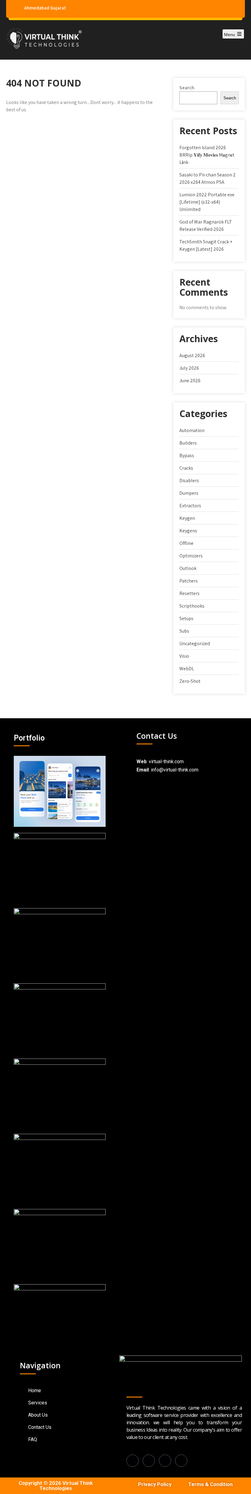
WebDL (186, 668)
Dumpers (188, 493)
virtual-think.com (166, 761)
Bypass (186, 455)
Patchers (188, 581)
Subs (184, 631)
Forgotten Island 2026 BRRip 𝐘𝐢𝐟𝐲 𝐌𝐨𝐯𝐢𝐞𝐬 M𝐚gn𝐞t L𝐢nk (206, 154)
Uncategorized (194, 643)
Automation (191, 430)
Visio (184, 656)
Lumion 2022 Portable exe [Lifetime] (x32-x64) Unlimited (206, 202)
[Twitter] (181, 1461)
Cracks (186, 468)
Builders (188, 443)
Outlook (188, 568)
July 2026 (189, 368)
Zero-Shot (189, 681)
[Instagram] (165, 1461)
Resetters (189, 593)
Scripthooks (191, 606)
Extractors (190, 505)
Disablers (189, 480)
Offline (186, 543)
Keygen (187, 518)
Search (186, 87)
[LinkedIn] (149, 1461)
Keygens (188, 530)
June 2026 (189, 380)
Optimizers (191, 556)
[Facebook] (132, 1461)
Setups (186, 618)
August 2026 (192, 355)
